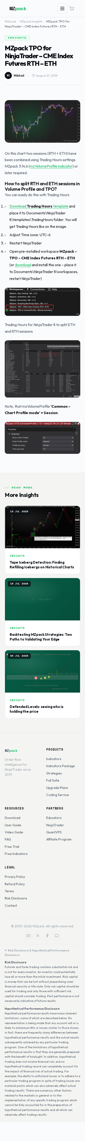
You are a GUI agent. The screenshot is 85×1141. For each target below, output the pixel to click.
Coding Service (57, 795)
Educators (54, 818)
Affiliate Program (59, 839)
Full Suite (52, 780)
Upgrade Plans (57, 788)
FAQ (8, 839)
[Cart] (72, 8)
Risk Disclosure (16, 898)
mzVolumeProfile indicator (51, 166)
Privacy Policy (15, 877)
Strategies (54, 773)
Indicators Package (60, 766)
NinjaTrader (55, 825)
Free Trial (12, 847)
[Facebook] (47, 935)
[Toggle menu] (62, 8)
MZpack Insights (31, 21)
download (23, 264)
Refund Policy (15, 884)
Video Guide (14, 832)
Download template (38, 206)
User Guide (13, 825)
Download (12, 818)
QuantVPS (54, 832)
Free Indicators (16, 854)
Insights (17, 38)
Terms (9, 891)
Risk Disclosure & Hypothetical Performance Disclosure (37, 953)
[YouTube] (28, 935)
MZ (17, 8)
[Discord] (56, 935)
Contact (11, 905)
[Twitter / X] (38, 935)
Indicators (53, 759)
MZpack (10, 21)
